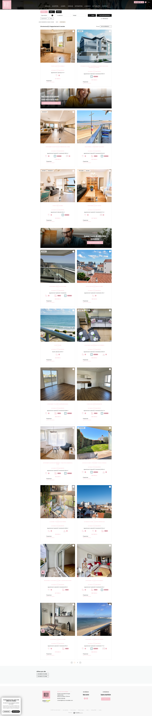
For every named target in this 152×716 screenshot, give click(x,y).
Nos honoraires (73, 710)
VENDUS (70, 6)
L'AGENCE (87, 6)
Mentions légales (81, 710)
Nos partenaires (65, 710)
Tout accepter (16, 711)
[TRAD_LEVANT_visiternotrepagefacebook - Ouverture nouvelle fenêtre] (85, 698)
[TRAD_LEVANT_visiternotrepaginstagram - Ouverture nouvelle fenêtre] (87, 698)
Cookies (100, 710)
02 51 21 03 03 (61, 698)
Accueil (47, 6)
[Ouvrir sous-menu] (59, 6)
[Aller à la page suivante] (80, 662)
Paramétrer (6, 711)
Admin (87, 710)
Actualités (96, 6)
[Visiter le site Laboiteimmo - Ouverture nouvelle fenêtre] (78, 713)
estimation (78, 6)
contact (105, 6)
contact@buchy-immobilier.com (65, 700)
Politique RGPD (93, 710)
